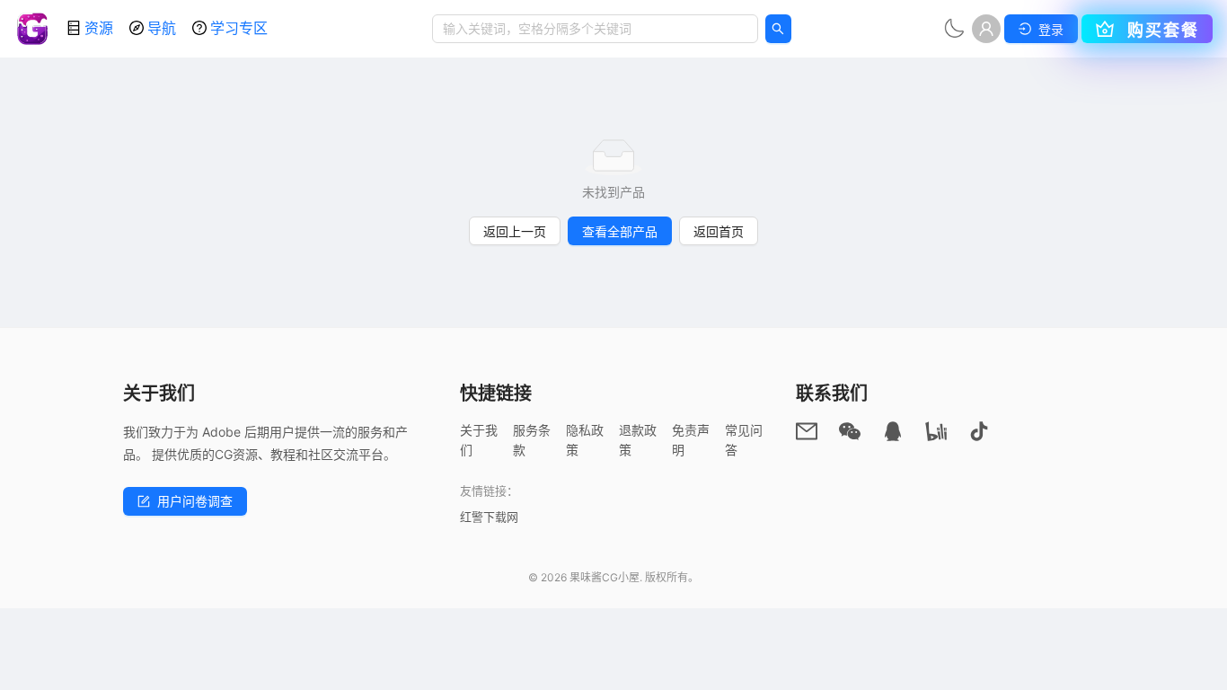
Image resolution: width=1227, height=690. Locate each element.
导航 (161, 28)
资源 (98, 28)
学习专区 (239, 28)
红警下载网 (489, 516)
